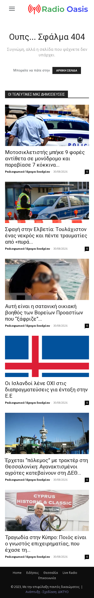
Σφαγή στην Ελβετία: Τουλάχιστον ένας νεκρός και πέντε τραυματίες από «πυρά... (46, 235)
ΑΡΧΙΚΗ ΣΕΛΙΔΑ (66, 70)
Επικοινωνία (47, 578)
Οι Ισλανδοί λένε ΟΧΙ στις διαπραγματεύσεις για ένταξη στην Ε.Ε (46, 389)
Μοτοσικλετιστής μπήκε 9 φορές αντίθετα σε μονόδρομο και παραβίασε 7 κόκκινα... (45, 158)
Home (17, 573)
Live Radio (70, 573)
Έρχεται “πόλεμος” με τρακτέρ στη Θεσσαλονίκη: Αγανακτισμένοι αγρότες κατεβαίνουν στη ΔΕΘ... (46, 466)
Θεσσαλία (50, 573)
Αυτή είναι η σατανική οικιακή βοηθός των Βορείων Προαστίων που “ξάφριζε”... (44, 312)
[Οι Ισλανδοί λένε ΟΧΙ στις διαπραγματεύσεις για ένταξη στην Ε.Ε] (47, 356)
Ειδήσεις (32, 573)
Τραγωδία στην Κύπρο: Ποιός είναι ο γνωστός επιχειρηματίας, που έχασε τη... (45, 543)
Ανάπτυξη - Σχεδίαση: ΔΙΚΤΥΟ (47, 592)
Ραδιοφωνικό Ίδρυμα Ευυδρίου (27, 171)
